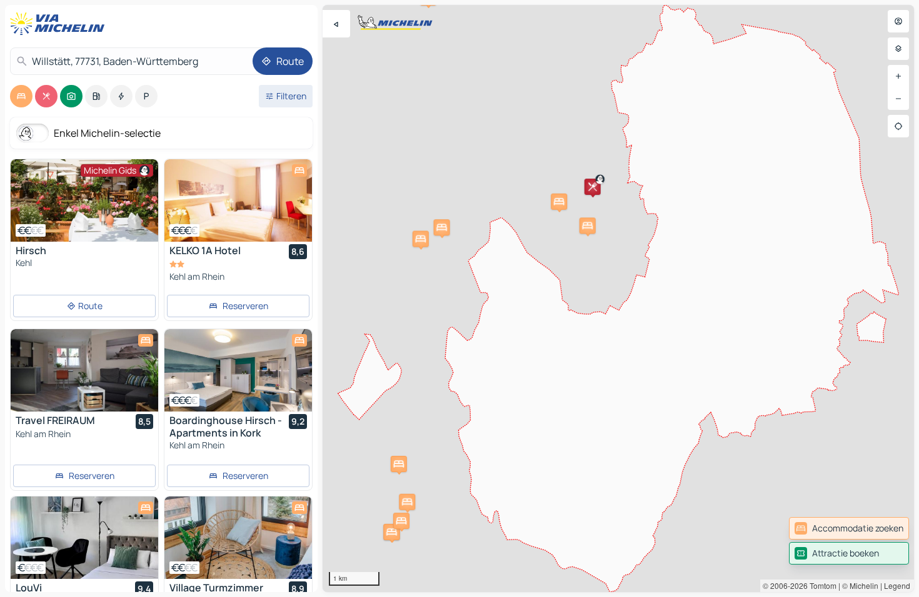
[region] (618, 298)
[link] (849, 528)
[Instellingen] (898, 48)
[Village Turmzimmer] (238, 537)
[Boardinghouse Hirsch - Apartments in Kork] (238, 370)
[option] (21, 96)
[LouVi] (84, 537)
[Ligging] (898, 126)
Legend (897, 585)
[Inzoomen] (898, 76)
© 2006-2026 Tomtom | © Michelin (820, 585)
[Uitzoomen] (898, 98)
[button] (593, 187)
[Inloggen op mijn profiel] (898, 21)
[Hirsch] (84, 200)
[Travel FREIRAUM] (84, 370)
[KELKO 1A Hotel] (238, 200)
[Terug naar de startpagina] (60, 23)
